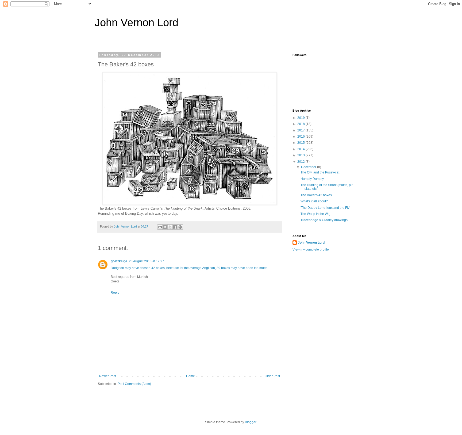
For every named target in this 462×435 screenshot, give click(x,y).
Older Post (272, 376)
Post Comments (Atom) (134, 384)
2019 (301, 118)
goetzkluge (119, 261)
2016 (301, 136)
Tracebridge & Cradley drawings (324, 220)
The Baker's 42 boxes (316, 195)
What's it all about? (314, 201)
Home (190, 376)
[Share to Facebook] (175, 227)
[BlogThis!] (165, 227)
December (309, 167)
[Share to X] (170, 227)
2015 (301, 143)
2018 (301, 124)
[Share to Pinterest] (180, 227)
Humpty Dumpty (312, 179)
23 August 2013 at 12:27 (146, 261)
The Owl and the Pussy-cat (320, 172)
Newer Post (107, 376)
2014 (301, 149)
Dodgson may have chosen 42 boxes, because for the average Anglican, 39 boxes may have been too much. (189, 268)
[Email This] (160, 227)
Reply (115, 292)
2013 (301, 155)
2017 (301, 130)
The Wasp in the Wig (315, 214)
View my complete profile (310, 249)
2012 (301, 162)
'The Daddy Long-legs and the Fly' (325, 208)
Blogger (250, 422)
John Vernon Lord (136, 22)
